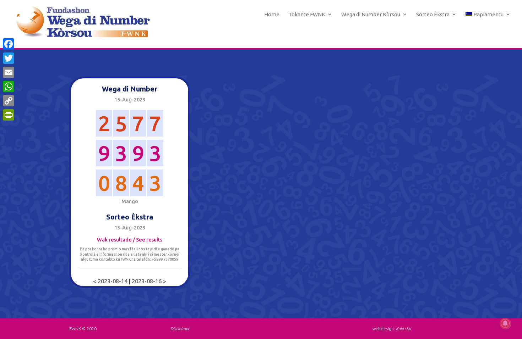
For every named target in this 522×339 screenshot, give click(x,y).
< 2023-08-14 (111, 281)
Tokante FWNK (306, 14)
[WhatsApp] (8, 86)
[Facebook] (8, 44)
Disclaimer (179, 328)
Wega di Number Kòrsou (370, 14)
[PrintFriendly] (8, 115)
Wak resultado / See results (129, 240)
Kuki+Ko (403, 328)
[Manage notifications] (505, 323)
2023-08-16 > (149, 281)
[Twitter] (8, 58)
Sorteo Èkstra (433, 14)
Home (271, 14)
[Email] (8, 72)
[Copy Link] (8, 101)
